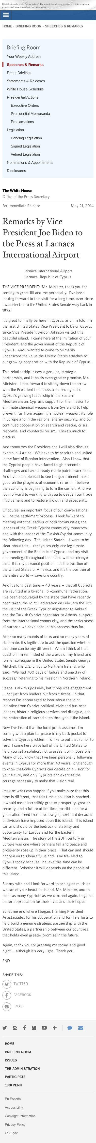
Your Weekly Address (24, 56)
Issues (11, 1060)
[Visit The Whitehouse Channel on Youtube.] (44, 1028)
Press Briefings (19, 73)
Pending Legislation (26, 138)
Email (18, 1005)
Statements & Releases (26, 81)
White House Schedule (25, 89)
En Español (13, 1099)
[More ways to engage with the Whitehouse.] (55, 1028)
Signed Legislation (25, 146)
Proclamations (22, 122)
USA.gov (11, 1133)
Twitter (18, 983)
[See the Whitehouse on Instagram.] (15, 1028)
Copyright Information (20, 1116)
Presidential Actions (22, 97)
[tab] (6, 15)
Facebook (18, 994)
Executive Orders (25, 105)
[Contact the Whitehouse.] (67, 1028)
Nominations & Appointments (30, 162)
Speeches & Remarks (64, 26)
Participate (15, 1077)
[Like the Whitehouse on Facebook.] (24, 1028)
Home (7, 26)
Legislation (15, 130)
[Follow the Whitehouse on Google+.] (34, 1028)
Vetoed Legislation (25, 154)
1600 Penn (13, 1085)
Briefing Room (29, 26)
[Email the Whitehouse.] (80, 1028)
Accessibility (14, 1107)
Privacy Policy (15, 1124)
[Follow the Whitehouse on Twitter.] (4, 1028)
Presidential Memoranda (30, 113)
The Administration (22, 1069)
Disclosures (16, 171)
